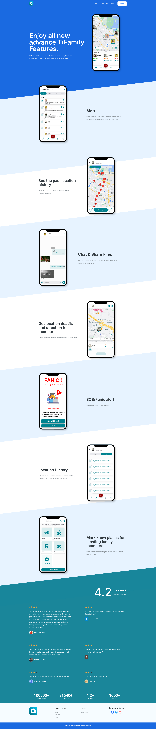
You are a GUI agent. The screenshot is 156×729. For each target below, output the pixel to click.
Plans (112, 3)
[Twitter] (116, 712)
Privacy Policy (84, 712)
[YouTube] (120, 712)
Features (105, 3)
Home (97, 3)
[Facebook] (112, 712)
